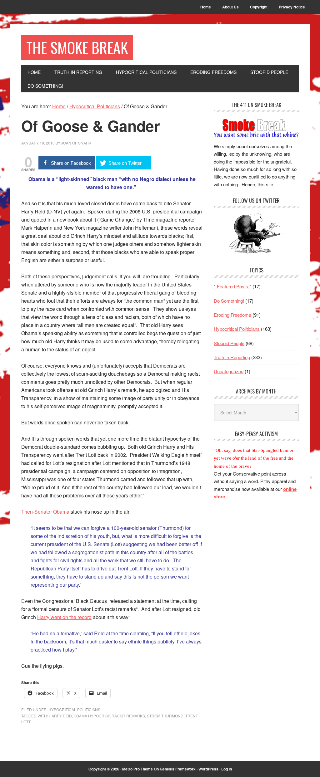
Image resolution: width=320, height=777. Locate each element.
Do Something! (229, 300)
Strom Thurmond (165, 715)
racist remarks (128, 715)
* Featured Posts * (232, 286)
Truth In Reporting (232, 357)
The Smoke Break (77, 47)
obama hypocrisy (92, 715)
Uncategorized (228, 371)
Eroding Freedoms (232, 314)
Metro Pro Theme (137, 769)
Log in (226, 769)
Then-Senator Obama (45, 511)
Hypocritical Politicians (74, 709)
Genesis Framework (178, 769)
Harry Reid (60, 715)
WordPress (208, 769)
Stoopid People (229, 343)
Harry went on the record (64, 617)
